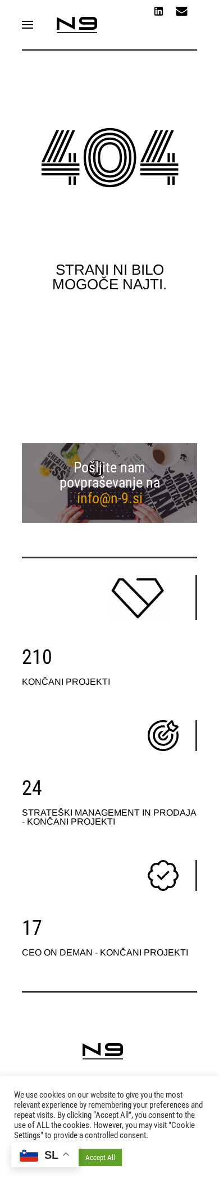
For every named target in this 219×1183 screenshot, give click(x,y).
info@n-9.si (110, 498)
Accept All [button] (100, 1157)
